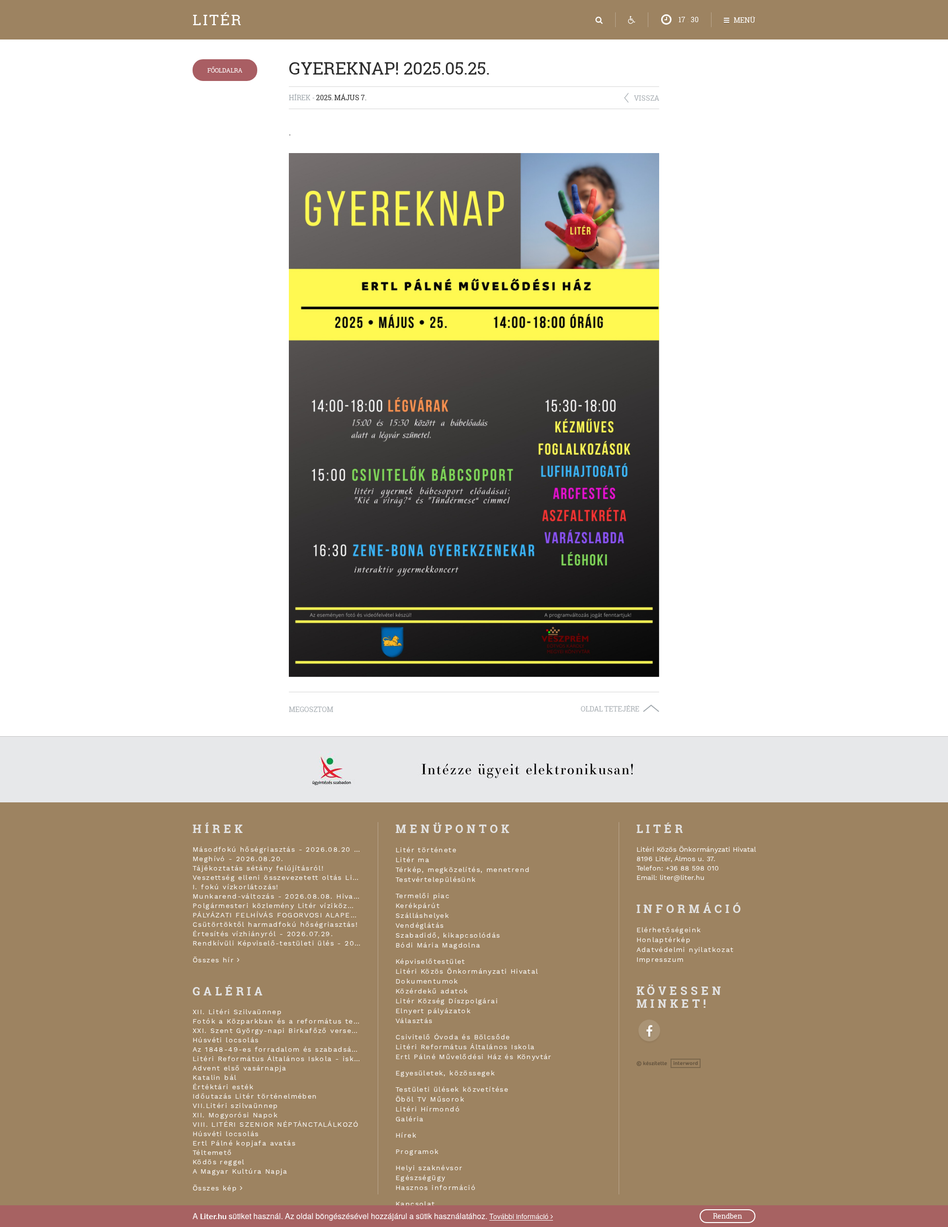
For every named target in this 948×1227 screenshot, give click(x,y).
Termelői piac (422, 896)
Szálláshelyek (422, 915)
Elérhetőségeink (669, 930)
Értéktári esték (223, 1087)
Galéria (409, 1119)
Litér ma (412, 860)
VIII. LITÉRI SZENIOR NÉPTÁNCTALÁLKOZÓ (276, 1124)
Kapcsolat (415, 1204)
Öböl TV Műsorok (430, 1099)
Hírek (406, 1135)
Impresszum (660, 959)
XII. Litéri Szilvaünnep (237, 1012)
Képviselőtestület (430, 961)
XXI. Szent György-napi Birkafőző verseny (276, 1030)
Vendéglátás (419, 925)
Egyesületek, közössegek (445, 1073)
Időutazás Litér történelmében (255, 1096)
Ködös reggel (219, 1162)
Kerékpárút (417, 906)
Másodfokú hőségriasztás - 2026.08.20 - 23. (276, 849)
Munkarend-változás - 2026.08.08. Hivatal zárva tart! (276, 896)
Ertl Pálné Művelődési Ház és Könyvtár (473, 1057)
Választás (414, 1021)
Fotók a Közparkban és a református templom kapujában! (276, 1021)
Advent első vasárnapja (240, 1068)
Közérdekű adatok (431, 991)
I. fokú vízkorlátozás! (236, 887)
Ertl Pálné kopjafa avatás (244, 1143)
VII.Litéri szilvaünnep (235, 1105)
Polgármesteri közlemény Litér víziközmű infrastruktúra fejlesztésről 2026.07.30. (276, 906)
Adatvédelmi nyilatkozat (685, 949)
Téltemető (213, 1152)
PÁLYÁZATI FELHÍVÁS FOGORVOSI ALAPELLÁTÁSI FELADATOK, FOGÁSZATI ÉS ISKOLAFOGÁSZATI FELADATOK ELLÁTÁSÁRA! (276, 915)
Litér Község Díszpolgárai (446, 1001)
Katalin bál (215, 1077)
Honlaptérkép (663, 940)
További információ (520, 1216)
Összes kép (216, 1188)
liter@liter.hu (682, 877)
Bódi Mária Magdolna (438, 945)
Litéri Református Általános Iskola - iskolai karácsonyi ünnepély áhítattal (276, 1059)
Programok (417, 1151)
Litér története (426, 850)
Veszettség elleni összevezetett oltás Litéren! (276, 877)
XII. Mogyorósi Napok (235, 1115)
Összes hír (215, 960)
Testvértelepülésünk (435, 879)
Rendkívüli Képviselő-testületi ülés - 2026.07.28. (276, 943)
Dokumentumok (427, 981)
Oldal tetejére (610, 708)
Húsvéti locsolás (226, 1040)
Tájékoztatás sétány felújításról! (258, 868)
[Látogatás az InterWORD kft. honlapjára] (668, 1063)
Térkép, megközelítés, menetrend (462, 869)
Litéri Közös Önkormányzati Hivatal (467, 971)
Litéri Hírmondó (427, 1109)
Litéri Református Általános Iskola (465, 1047)
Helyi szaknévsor (429, 1168)
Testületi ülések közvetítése (452, 1089)
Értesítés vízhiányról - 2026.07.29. (263, 934)
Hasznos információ (435, 1187)
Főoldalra (224, 70)
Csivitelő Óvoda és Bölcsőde (453, 1037)
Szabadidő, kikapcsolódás (448, 935)
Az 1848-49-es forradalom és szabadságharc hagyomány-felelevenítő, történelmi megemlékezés (276, 1049)
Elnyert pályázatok (433, 1011)
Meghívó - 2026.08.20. (238, 859)
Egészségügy (420, 1178)
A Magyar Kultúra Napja (240, 1171)
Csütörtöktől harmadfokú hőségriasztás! (275, 924)
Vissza (646, 98)
